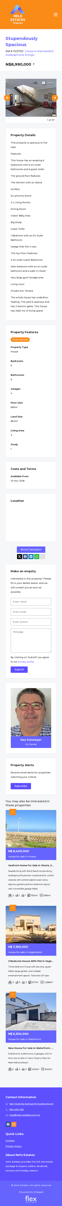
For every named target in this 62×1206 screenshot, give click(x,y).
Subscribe (20, 786)
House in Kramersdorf (39, 51)
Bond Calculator (31, 549)
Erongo (29, 54)
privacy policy (26, 661)
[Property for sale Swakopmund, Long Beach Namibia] (18, 14)
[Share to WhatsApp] (36, 556)
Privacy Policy (14, 1146)
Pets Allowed (20, 339)
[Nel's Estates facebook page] (8, 1124)
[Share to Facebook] (25, 556)
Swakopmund (15, 54)
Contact (10, 1140)
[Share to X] (19, 556)
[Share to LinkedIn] (31, 556)
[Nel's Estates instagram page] (13, 1124)
